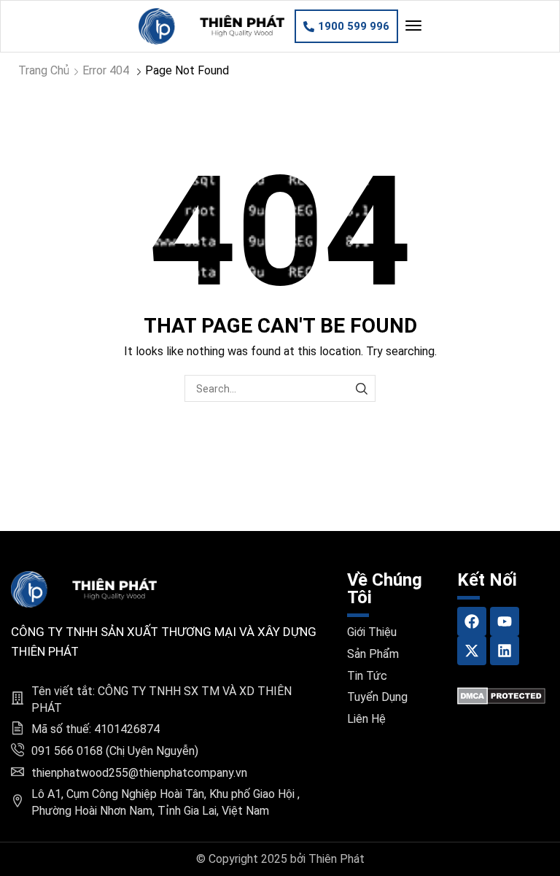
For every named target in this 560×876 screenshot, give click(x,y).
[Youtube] (504, 621)
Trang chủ (43, 70)
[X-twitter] (471, 650)
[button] (346, 26)
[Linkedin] (504, 650)
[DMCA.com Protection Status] (501, 695)
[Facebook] (471, 621)
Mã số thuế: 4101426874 (95, 729)
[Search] (362, 388)
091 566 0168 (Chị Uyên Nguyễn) (114, 751)
